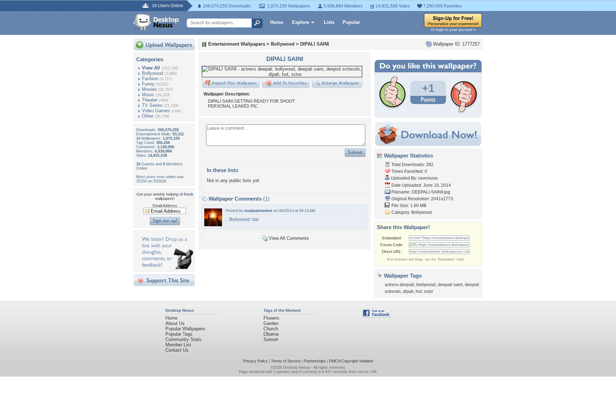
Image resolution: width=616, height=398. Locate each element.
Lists (329, 22)
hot (419, 291)
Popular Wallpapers (185, 328)
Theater (150, 100)
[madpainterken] (213, 224)
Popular (351, 22)
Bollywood (152, 73)
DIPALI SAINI (314, 44)
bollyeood (426, 284)
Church (270, 328)
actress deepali (399, 284)
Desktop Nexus (296, 367)
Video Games (156, 110)
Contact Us (177, 350)
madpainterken (258, 210)
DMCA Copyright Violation (351, 361)
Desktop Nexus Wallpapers (156, 22)
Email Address (165, 205)
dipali (408, 291)
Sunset (270, 339)
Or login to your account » (453, 29)
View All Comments (289, 238)
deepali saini (450, 284)
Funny (148, 84)
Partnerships (315, 361)
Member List (178, 344)
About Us (175, 323)
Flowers (271, 318)
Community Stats (183, 339)
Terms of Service (286, 361)
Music (148, 94)
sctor (428, 291)
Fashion (150, 78)
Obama (270, 334)
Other (147, 116)
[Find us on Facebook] (376, 316)
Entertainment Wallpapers (236, 44)
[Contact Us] (166, 267)
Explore (300, 22)
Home (276, 22)
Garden (270, 323)
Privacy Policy (255, 361)
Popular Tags (178, 334)
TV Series (152, 105)
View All (151, 68)
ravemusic (428, 178)
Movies (149, 89)
